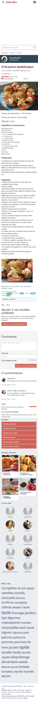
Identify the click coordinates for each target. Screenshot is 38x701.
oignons (17, 632)
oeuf (21, 286)
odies (11, 2)
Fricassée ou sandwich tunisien (26, 473)
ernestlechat (10, 558)
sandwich (4, 288)
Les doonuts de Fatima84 (25, 497)
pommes (7, 641)
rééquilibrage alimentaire (15, 659)
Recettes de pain (9, 437)
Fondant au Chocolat (17, 690)
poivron (7, 637)
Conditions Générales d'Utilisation (11, 686)
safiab (10, 531)
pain (25, 286)
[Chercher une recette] (34, 47)
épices (6, 675)
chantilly (19, 592)
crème (6, 606)
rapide (24, 647)
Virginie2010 (28, 517)
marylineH (14, 57)
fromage (18, 612)
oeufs (30, 627)
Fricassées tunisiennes (7, 473)
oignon (6, 632)
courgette (20, 602)
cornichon (11, 286)
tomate (10, 288)
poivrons (19, 637)
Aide (24, 686)
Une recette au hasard (11, 446)
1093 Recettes (13, 60)
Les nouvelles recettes (11, 442)
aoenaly (10, 517)
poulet (29, 286)
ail (19, 588)
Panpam (10, 544)
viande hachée (23, 671)
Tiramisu (11, 692)
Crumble (17, 692)
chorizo (20, 598)
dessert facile (21, 607)
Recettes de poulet (9, 428)
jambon (17, 286)
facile (6, 612)
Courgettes (9, 588)
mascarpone (10, 622)
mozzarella (9, 627)
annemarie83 (28, 544)
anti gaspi (27, 588)
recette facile (11, 652)
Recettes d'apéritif (9, 424)
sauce (5, 666)
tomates (7, 671)
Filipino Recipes (26, 692)
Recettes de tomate (10, 433)
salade (23, 661)
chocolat (8, 597)
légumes (14, 617)
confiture (7, 602)
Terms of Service (18, 698)
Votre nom (4, 353)
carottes (7, 592)
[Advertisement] (19, 24)
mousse (25, 622)
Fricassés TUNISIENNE (7, 497)
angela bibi (27, 572)
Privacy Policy (5, 698)
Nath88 (28, 558)
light (4, 617)
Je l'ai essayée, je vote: (9, 360)
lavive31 (27, 531)
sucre (14, 666)
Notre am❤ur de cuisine (16, 390)
